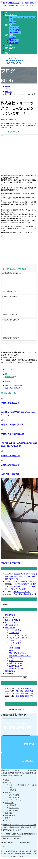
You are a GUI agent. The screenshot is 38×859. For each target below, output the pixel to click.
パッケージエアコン (18, 637)
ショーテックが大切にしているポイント (22, 786)
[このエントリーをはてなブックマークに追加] (6, 374)
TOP (7, 12)
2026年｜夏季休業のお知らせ (25, 581)
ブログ (7, 50)
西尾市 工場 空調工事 (22, 591)
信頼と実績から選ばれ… (25, 693)
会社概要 (12, 22)
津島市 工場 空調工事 (10, 563)
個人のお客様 (14, 30)
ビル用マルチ (11, 622)
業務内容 (8, 25)
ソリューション (15, 32)
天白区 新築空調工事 (10, 465)
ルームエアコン (16, 645)
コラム (7, 53)
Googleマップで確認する (11, 838)
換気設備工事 (15, 663)
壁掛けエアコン (11, 625)
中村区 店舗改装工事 (10, 402)
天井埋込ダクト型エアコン (20, 655)
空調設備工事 (16, 668)
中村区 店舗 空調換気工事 (12, 434)
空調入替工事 (15, 665)
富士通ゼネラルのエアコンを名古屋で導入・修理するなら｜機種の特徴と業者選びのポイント (21, 576)
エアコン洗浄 (15, 630)
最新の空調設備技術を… (25, 696)
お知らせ (9, 617)
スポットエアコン (12, 620)
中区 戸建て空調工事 (10, 474)
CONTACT (8, 65)
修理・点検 (14, 648)
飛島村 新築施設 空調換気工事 (25, 594)
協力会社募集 (10, 47)
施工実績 (8, 45)
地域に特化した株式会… (25, 690)
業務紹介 (12, 119)
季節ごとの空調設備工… (25, 688)
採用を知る (9, 35)
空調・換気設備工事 (16, 709)
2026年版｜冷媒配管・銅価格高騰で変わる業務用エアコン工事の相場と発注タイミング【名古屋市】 (21, 586)
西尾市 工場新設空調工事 (12, 424)
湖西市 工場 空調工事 (10, 455)
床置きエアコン (16, 660)
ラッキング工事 (15, 643)
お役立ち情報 (11, 615)
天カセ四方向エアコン (18, 653)
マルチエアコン (16, 640)
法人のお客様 (14, 27)
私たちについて (11, 14)
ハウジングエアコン (18, 635)
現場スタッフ (14, 40)
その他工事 (14, 632)
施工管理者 (13, 42)
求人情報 (9, 673)
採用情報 (12, 37)
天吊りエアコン (16, 658)
